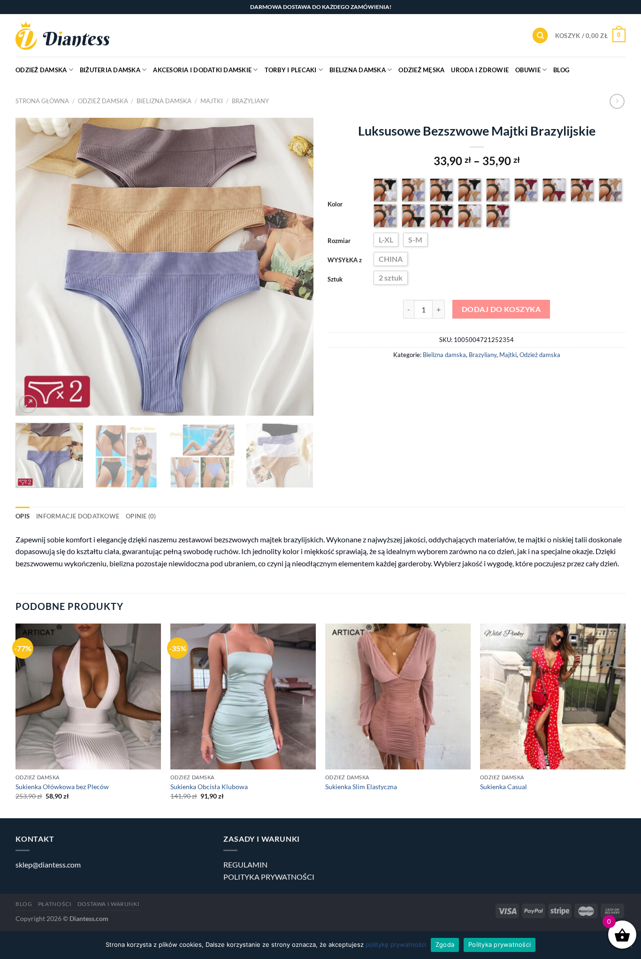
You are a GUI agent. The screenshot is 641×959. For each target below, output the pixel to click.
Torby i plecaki (291, 70)
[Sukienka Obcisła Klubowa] (243, 696)
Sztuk (335, 279)
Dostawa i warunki (108, 903)
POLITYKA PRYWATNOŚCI (268, 876)
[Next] (295, 267)
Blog (561, 70)
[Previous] (33, 267)
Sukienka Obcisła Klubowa (209, 787)
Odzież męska (421, 70)
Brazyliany (250, 101)
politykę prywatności (396, 944)
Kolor (335, 204)
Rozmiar (339, 240)
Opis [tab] (22, 516)
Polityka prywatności (499, 944)
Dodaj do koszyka (501, 309)
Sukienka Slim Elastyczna (361, 787)
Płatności (55, 903)
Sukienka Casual (503, 787)
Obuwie (528, 70)
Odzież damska (41, 70)
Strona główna (42, 101)
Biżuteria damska (110, 70)
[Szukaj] (540, 35)
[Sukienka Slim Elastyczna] (398, 696)
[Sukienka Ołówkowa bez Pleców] (88, 696)
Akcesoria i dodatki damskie (202, 70)
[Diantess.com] (62, 35)
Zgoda (444, 944)
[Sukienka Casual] (553, 696)
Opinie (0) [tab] (141, 516)
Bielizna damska (357, 70)
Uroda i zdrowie (480, 70)
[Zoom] (28, 404)
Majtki (211, 101)
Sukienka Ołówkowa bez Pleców (62, 787)
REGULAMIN (245, 864)
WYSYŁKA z (345, 260)
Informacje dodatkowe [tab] (77, 516)
